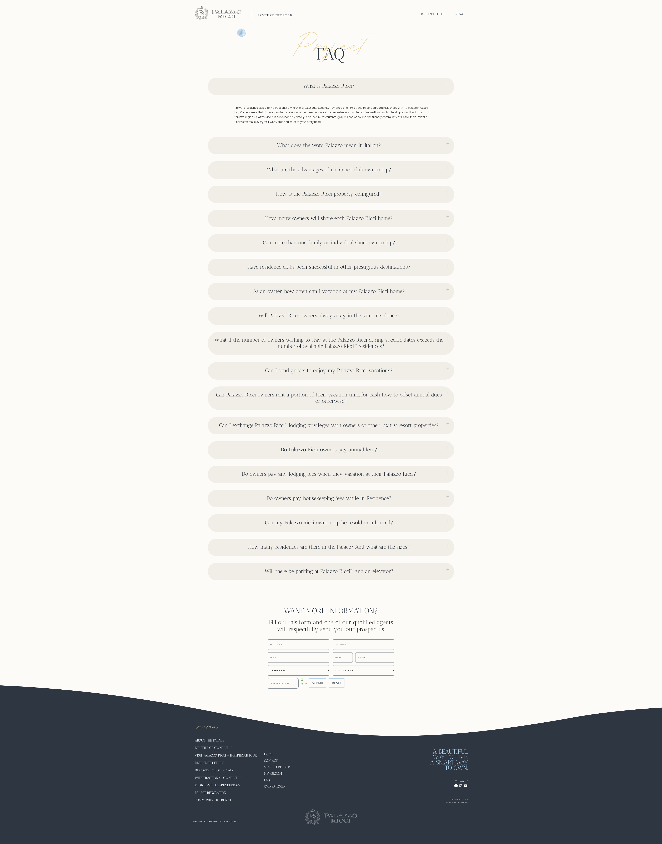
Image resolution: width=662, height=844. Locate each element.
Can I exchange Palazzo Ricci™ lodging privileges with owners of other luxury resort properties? (329, 425)
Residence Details (433, 14)
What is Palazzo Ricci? (329, 86)
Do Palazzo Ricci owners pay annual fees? (329, 449)
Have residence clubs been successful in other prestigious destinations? (328, 267)
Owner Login (274, 786)
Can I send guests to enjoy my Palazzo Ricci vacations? (329, 370)
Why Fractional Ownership (218, 778)
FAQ (267, 780)
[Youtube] (465, 785)
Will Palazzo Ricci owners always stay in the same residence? (329, 315)
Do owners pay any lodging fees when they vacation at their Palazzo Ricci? (329, 474)
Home (268, 754)
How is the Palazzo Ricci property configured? (329, 194)
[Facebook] (456, 785)
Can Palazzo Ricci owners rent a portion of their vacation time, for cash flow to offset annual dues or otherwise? (329, 398)
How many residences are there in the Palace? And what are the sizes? (329, 547)
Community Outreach (213, 800)
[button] (331, 86)
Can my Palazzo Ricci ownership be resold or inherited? (329, 522)
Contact (271, 761)
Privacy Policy (460, 800)
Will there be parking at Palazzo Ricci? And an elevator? (329, 571)
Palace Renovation (210, 793)
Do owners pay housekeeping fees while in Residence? (329, 498)
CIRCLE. (236, 821)
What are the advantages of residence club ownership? (329, 169)
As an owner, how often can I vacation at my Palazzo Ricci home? (329, 291)
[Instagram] (460, 785)
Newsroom (273, 774)
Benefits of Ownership (214, 748)
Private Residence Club (275, 15)
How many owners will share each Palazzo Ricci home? (329, 218)
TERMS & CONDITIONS (457, 802)
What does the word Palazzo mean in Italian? (329, 145)
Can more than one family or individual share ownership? (329, 242)
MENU (459, 14)
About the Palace (209, 740)
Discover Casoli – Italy (214, 770)
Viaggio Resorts (277, 767)
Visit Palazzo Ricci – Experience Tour (226, 755)
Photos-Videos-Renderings (217, 785)
